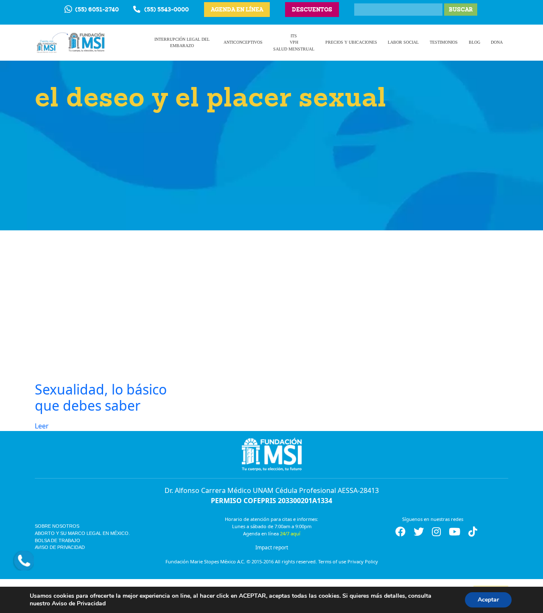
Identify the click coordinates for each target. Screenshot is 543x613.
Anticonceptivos (243, 42)
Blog (474, 42)
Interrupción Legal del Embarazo (182, 42)
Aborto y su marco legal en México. (82, 533)
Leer (42, 426)
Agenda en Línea (237, 9)
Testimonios (444, 42)
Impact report (271, 547)
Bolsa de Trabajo (57, 540)
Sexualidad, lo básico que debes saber (101, 397)
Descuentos (312, 9)
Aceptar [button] (488, 600)
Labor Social (403, 42)
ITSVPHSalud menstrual (293, 42)
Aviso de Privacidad (60, 547)
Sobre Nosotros (57, 526)
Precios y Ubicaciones (351, 42)
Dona (497, 42)
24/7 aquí (290, 533)
